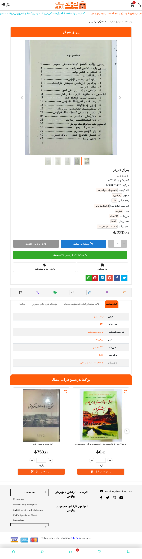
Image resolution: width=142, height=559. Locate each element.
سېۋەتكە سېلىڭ (81, 244)
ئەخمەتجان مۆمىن (95, 332)
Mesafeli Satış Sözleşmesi (25, 504)
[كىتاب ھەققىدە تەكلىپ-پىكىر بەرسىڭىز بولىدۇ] (20, 292)
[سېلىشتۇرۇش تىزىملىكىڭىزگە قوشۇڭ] (72, 292)
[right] (127, 431)
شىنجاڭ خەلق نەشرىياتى (92, 362)
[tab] (111, 304)
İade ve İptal (19, 520)
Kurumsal (29, 492)
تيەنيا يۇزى (99, 316)
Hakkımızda (18, 499)
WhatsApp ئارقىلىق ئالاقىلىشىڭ (68, 255)
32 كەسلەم (98, 347)
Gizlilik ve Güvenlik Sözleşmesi (28, 510)
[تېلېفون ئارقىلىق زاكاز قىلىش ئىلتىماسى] (37, 292)
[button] (21, 97)
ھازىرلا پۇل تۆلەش (34, 244)
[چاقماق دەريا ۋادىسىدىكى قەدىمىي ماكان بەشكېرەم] (101, 415)
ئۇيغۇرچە (99, 339)
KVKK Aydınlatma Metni (25, 515)
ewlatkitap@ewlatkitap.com (118, 491)
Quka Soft (75, 538)
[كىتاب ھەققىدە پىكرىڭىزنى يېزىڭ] (89, 292)
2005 (101, 355)
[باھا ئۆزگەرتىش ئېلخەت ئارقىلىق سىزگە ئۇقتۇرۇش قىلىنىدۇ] (55, 292)
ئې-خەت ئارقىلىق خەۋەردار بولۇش (71, 494)
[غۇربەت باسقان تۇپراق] (41, 415)
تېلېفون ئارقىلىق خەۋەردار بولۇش (71, 508)
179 (102, 324)
